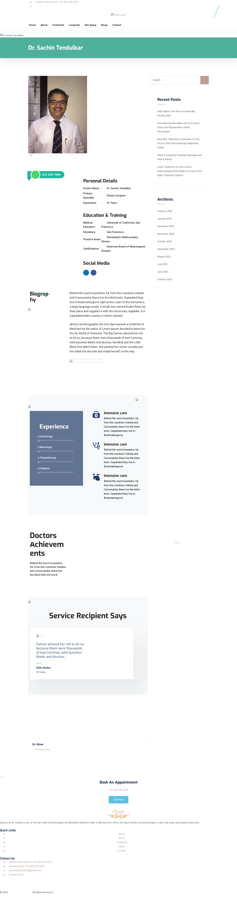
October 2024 (164, 279)
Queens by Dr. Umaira (20, 892)
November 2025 (165, 233)
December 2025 (165, 226)
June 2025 (162, 271)
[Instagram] (21, 881)
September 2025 (166, 249)
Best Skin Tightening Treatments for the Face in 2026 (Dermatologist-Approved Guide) (178, 143)
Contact (116, 25)
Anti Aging (90, 25)
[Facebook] (4, 881)
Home (32, 25)
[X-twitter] (13, 881)
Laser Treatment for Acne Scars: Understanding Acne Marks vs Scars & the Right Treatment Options (179, 171)
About (44, 25)
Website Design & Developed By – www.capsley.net (27, 900)
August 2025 (164, 256)
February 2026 (164, 211)
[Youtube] (30, 881)
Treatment (58, 25)
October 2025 (164, 241)
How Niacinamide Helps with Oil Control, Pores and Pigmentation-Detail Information (178, 127)
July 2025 (162, 264)
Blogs (104, 25)
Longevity (74, 25)
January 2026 (164, 218)
